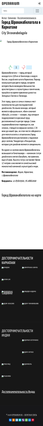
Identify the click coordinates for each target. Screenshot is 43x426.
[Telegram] (16, 420)
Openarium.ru (17, 415)
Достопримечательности (26, 18)
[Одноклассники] (13, 420)
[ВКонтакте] (10, 420)
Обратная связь (30, 415)
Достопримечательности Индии (18, 391)
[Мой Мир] (29, 420)
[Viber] (23, 420)
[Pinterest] (32, 420)
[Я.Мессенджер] (20, 420)
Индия (4, 18)
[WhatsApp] (26, 420)
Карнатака (12, 18)
